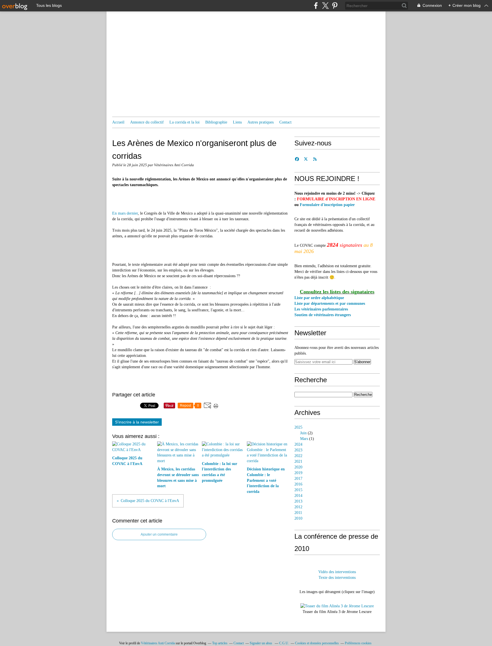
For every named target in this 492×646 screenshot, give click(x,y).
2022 (298, 456)
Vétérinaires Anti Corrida (158, 643)
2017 (298, 478)
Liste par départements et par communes (329, 303)
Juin (303, 433)
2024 (298, 444)
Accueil (118, 122)
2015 (298, 490)
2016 (298, 484)
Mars (304, 439)
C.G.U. (284, 643)
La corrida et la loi (184, 122)
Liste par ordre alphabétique (319, 298)
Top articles (219, 643)
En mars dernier (125, 213)
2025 (298, 427)
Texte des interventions (337, 577)
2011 (298, 513)
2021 (298, 461)
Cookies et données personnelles (317, 643)
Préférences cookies (358, 643)
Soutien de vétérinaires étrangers (322, 315)
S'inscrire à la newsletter (137, 422)
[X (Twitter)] (325, 5)
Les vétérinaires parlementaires (321, 309)
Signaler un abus (261, 643)
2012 (298, 507)
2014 (298, 495)
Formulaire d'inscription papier (327, 205)
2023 (298, 450)
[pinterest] (334, 5)
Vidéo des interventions (337, 572)
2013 (298, 501)
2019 (298, 473)
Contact (285, 122)
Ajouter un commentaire (159, 534)
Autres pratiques (260, 122)
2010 (298, 518)
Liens (237, 122)
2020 (298, 467)
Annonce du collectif (147, 122)
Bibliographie (216, 122)
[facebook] (315, 5)
